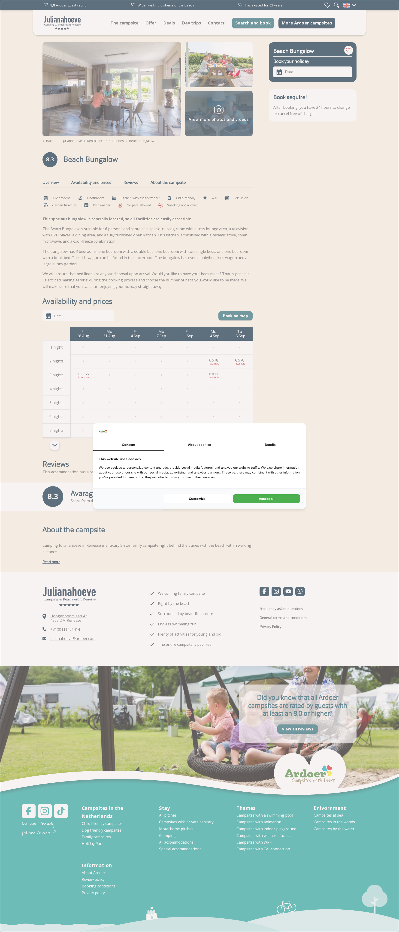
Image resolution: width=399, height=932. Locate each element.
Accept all (267, 499)
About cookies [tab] (199, 444)
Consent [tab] (128, 444)
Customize (197, 499)
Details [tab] (270, 444)
